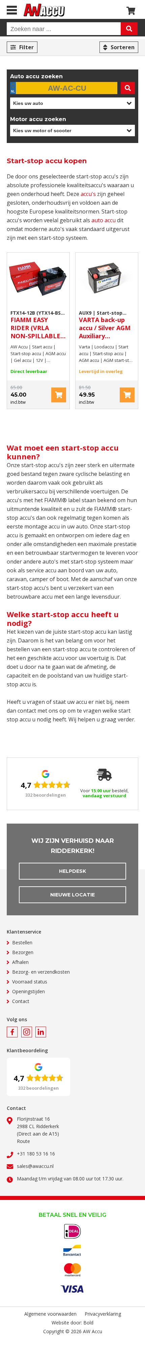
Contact (20, 1001)
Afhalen (20, 962)
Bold (88, 1322)
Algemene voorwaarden (50, 1314)
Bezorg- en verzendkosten (41, 972)
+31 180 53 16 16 (36, 1153)
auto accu (103, 220)
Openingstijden (28, 991)
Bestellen (22, 942)
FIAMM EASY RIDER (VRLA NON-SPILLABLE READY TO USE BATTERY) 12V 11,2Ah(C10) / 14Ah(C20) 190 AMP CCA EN (36, 325)
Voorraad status (29, 981)
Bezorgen (22, 952)
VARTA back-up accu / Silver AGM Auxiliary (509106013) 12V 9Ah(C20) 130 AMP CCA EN (106, 325)
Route (23, 1141)
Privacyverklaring (103, 1314)
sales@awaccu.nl (35, 1166)
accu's (88, 194)
